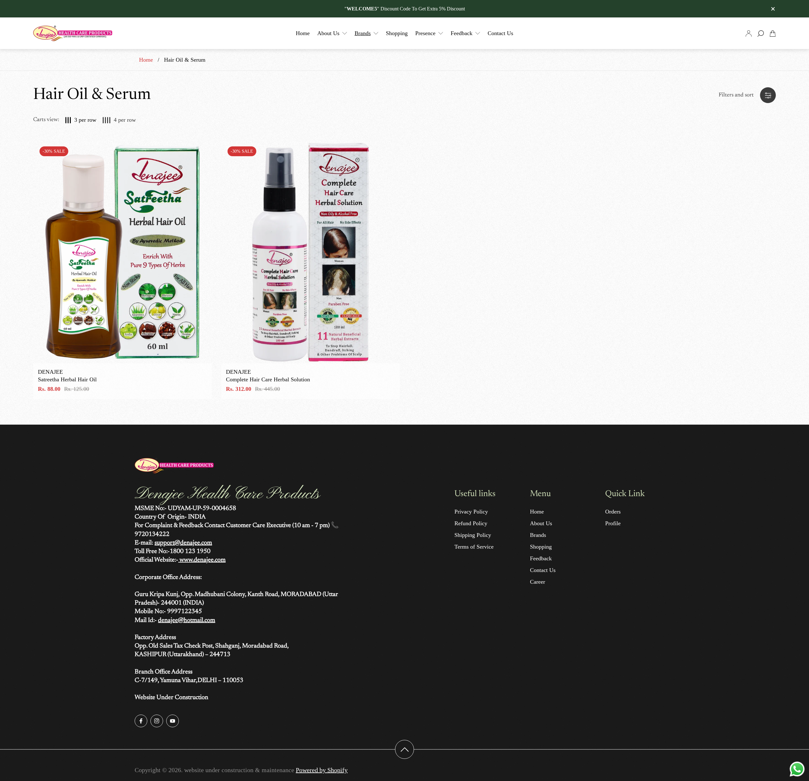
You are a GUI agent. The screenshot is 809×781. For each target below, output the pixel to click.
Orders (613, 511)
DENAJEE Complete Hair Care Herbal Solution (268, 375)
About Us (541, 523)
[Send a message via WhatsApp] (797, 769)
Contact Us (543, 570)
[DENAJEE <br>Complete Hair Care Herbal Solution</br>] (310, 251)
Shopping (541, 547)
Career (537, 582)
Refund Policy (470, 523)
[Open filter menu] (768, 95)
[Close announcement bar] (772, 9)
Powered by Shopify (322, 769)
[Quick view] (199, 152)
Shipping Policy (472, 535)
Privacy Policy (471, 511)
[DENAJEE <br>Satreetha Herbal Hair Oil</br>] (122, 251)
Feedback (541, 558)
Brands (538, 535)
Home (146, 60)
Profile (613, 523)
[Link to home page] (174, 466)
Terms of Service (474, 547)
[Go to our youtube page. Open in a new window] (172, 721)
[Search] (761, 33)
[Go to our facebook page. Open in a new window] (141, 721)
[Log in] (749, 33)
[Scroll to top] (404, 749)
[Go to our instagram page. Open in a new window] (156, 721)
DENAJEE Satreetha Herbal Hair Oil (67, 375)
